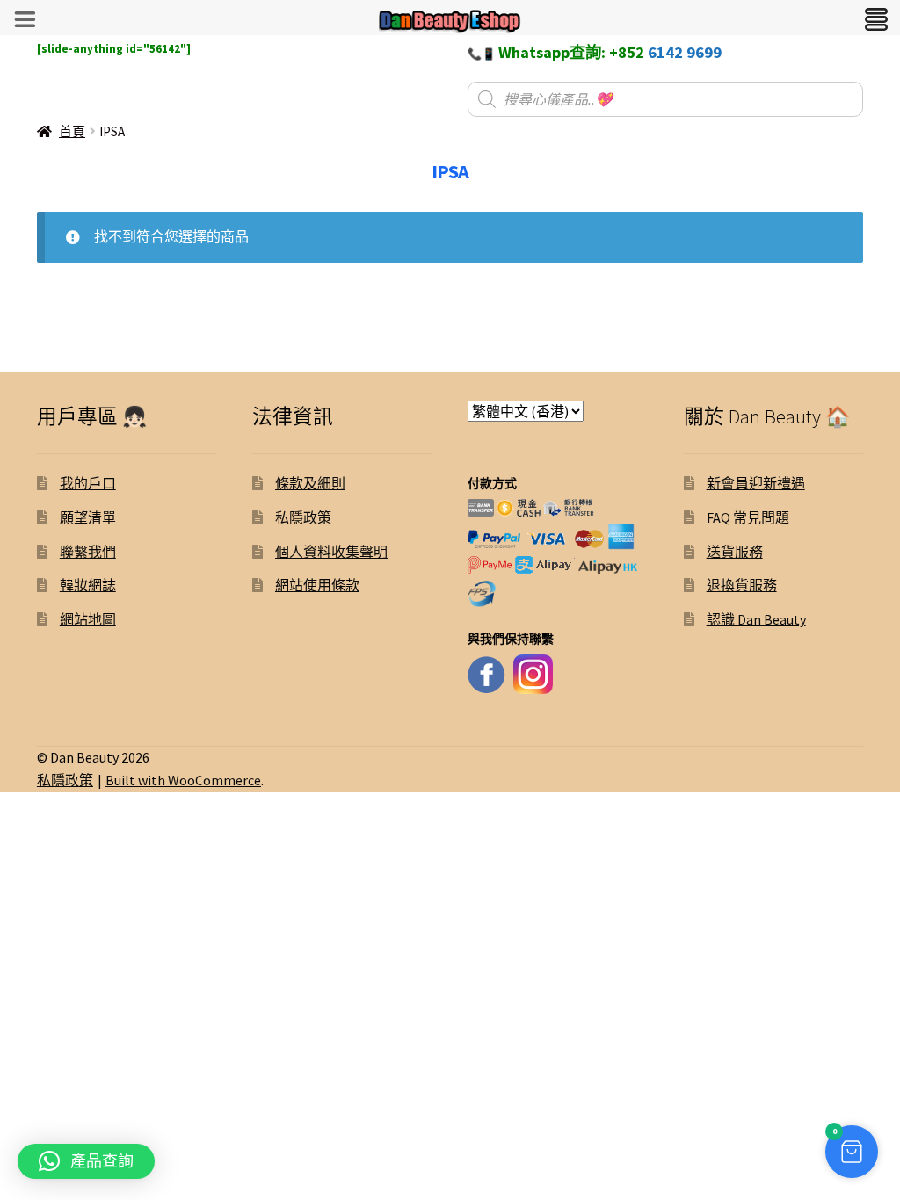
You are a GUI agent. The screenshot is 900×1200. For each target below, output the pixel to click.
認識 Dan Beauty (756, 619)
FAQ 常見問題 (748, 517)
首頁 (72, 131)
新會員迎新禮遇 (756, 483)
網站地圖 (88, 619)
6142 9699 (685, 52)
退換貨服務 (742, 585)
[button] (851, 1151)
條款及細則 (310, 483)
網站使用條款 (317, 585)
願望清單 (88, 517)
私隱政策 (303, 517)
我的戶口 (88, 483)
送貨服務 (735, 551)
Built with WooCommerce (183, 780)
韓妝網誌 (88, 585)
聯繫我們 (88, 551)
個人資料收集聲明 (331, 551)
